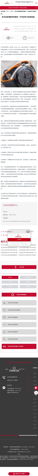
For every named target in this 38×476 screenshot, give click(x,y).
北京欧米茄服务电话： (19, 449)
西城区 (35, 380)
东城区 (35, 377)
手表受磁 (10, 286)
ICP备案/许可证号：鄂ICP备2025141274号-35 (19, 451)
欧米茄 (10, 277)
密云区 (35, 424)
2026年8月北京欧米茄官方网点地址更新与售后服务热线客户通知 (17, 250)
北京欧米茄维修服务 (22, 294)
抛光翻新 (28, 286)
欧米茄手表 (28, 277)
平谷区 (35, 420)
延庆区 (35, 428)
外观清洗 (28, 282)
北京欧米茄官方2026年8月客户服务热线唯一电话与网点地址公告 (17, 252)
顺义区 (35, 406)
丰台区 (35, 384)
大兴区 (35, 413)
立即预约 (19, 239)
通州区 (35, 402)
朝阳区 (35, 373)
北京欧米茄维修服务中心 (11, 193)
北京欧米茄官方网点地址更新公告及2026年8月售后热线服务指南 (17, 247)
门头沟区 (35, 395)
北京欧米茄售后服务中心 (24, 2)
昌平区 (35, 409)
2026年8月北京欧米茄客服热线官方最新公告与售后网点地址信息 (17, 255)
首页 (7, 11)
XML (19, 454)
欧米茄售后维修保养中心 (15, 446)
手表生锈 (10, 282)
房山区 (35, 399)
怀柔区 (35, 417)
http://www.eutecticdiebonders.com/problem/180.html (16, 221)
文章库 (11, 11)
